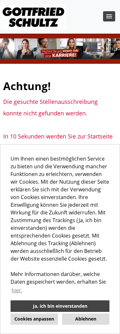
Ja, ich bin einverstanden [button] (60, 306)
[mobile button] (109, 16)
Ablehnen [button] (85, 319)
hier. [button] (17, 290)
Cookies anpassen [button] (34, 319)
